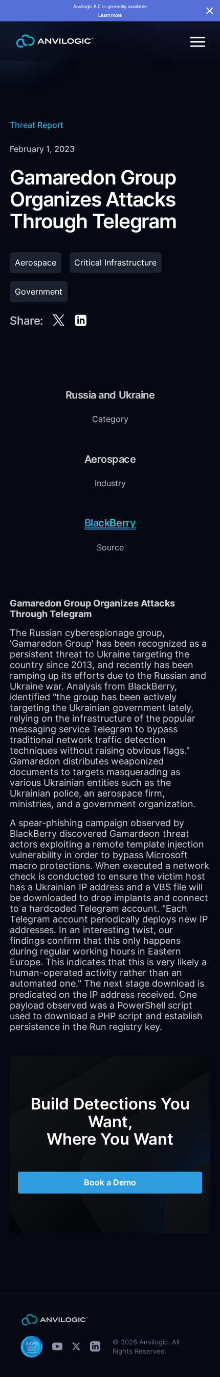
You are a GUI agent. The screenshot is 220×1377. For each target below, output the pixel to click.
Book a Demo (110, 1182)
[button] (196, 41)
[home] (52, 41)
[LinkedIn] (95, 1346)
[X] (76, 1346)
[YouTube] (57, 1346)
